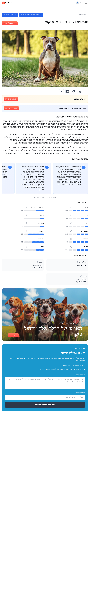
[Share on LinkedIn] (67, 91)
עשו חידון (13, 335)
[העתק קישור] (86, 91)
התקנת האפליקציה (11, 108)
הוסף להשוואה (8, 23)
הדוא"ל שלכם (80, 393)
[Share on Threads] (80, 91)
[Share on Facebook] (74, 91)
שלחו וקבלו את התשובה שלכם (45, 405)
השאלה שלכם (80, 375)
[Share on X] (61, 91)
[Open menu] (85, 2)
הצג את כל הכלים (10, 99)
